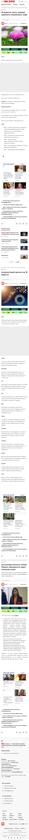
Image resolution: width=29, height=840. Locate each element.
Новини (4, 9)
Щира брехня (4, 255)
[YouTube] (23, 824)
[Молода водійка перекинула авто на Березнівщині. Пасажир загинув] (24, 234)
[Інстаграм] (25, 824)
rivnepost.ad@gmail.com (17, 771)
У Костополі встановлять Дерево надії (12, 204)
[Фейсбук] (19, 824)
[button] (2, 1)
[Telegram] (27, 824)
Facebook (16, 615)
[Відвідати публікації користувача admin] (2, 23)
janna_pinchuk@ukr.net (6, 770)
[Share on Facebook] (8, 837)
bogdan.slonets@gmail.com (7, 767)
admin (6, 23)
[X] (21, 824)
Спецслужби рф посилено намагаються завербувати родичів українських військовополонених (12, 213)
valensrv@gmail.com (5, 764)
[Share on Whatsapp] (14, 837)
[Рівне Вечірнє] (11, 1)
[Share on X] (11, 837)
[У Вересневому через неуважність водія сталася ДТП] (24, 241)
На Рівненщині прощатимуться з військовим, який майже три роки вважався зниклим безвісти (9, 248)
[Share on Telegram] (17, 837)
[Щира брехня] (24, 257)
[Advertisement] (14, 77)
